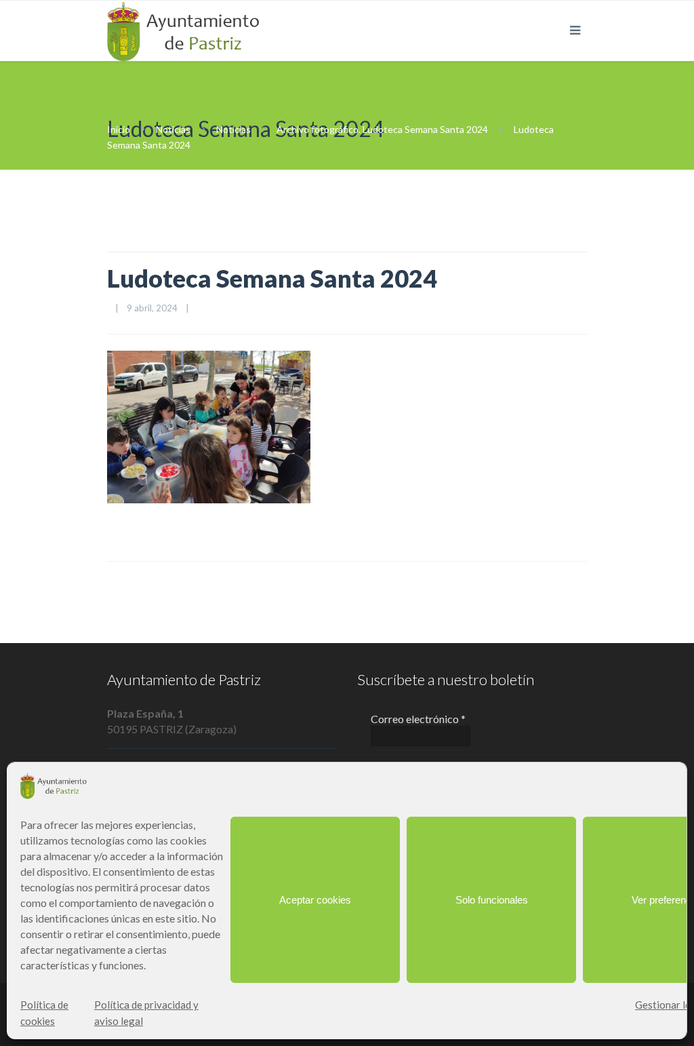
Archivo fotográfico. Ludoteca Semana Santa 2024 (382, 129)
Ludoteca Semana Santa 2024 (272, 278)
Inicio (118, 129)
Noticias (173, 129)
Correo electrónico (418, 718)
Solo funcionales (491, 900)
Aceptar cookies (315, 900)
